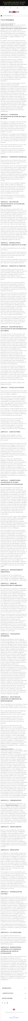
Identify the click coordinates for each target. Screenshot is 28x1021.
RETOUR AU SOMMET (14, 1017)
